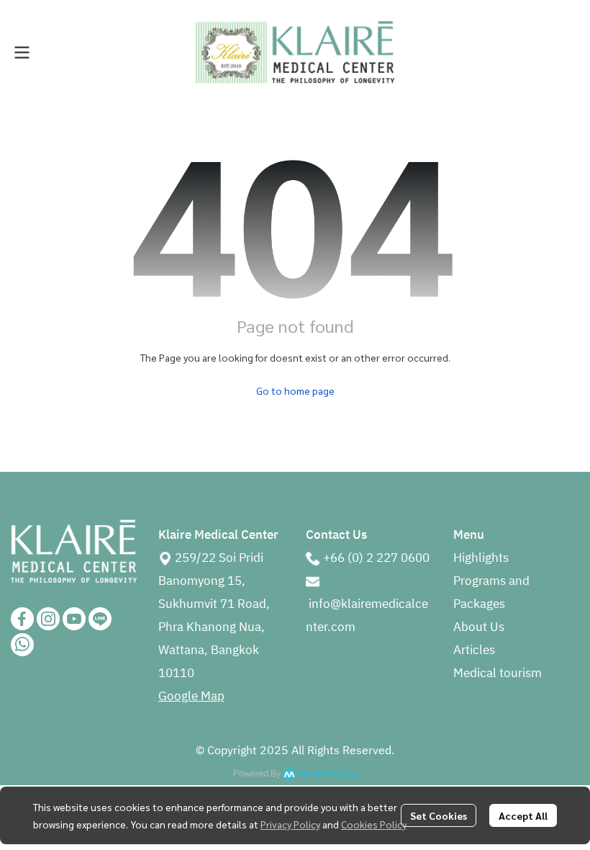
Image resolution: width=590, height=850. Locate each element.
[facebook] (22, 618)
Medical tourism (497, 673)
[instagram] (48, 618)
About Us (478, 627)
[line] (100, 618)
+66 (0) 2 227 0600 (376, 558)
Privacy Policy (290, 824)
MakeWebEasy (327, 774)
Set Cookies (438, 815)
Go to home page (295, 390)
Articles (474, 650)
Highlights (481, 558)
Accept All (523, 815)
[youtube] (74, 618)
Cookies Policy (374, 824)
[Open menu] (21, 52)
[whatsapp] (22, 644)
